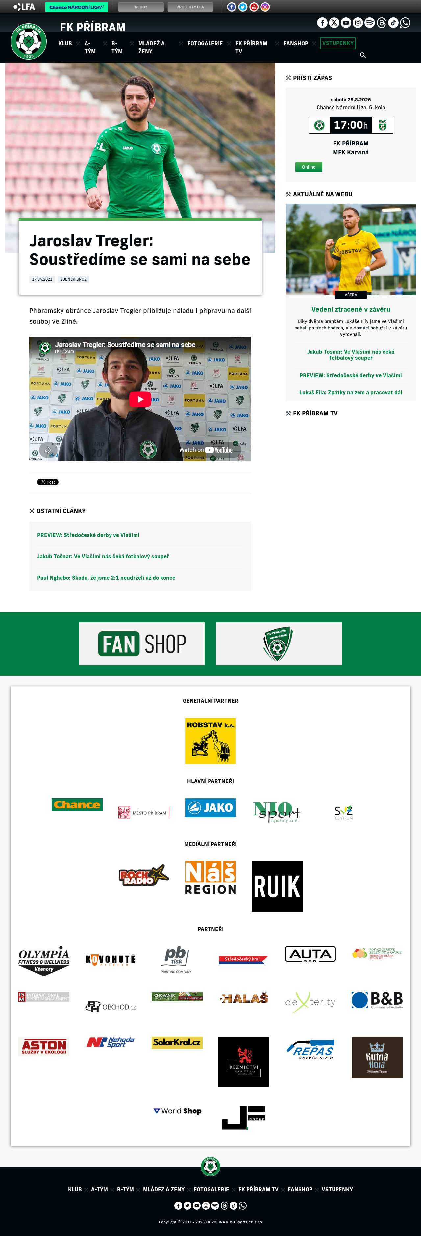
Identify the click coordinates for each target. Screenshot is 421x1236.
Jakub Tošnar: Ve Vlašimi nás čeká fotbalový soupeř (103, 556)
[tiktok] (393, 22)
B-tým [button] (117, 47)
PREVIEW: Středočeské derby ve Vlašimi (88, 535)
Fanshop (296, 43)
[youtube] (346, 22)
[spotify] (369, 22)
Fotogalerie (205, 43)
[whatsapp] (405, 22)
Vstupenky (338, 43)
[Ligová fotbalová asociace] (24, 8)
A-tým (99, 1189)
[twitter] (334, 22)
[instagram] (358, 22)
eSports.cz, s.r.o (247, 1222)
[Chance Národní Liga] (76, 8)
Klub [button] (65, 43)
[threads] (381, 22)
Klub (75, 1189)
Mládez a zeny (164, 1189)
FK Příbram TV (251, 47)
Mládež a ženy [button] (151, 47)
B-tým (125, 1189)
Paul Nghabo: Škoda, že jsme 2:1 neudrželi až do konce (106, 577)
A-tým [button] (90, 47)
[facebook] (322, 22)
